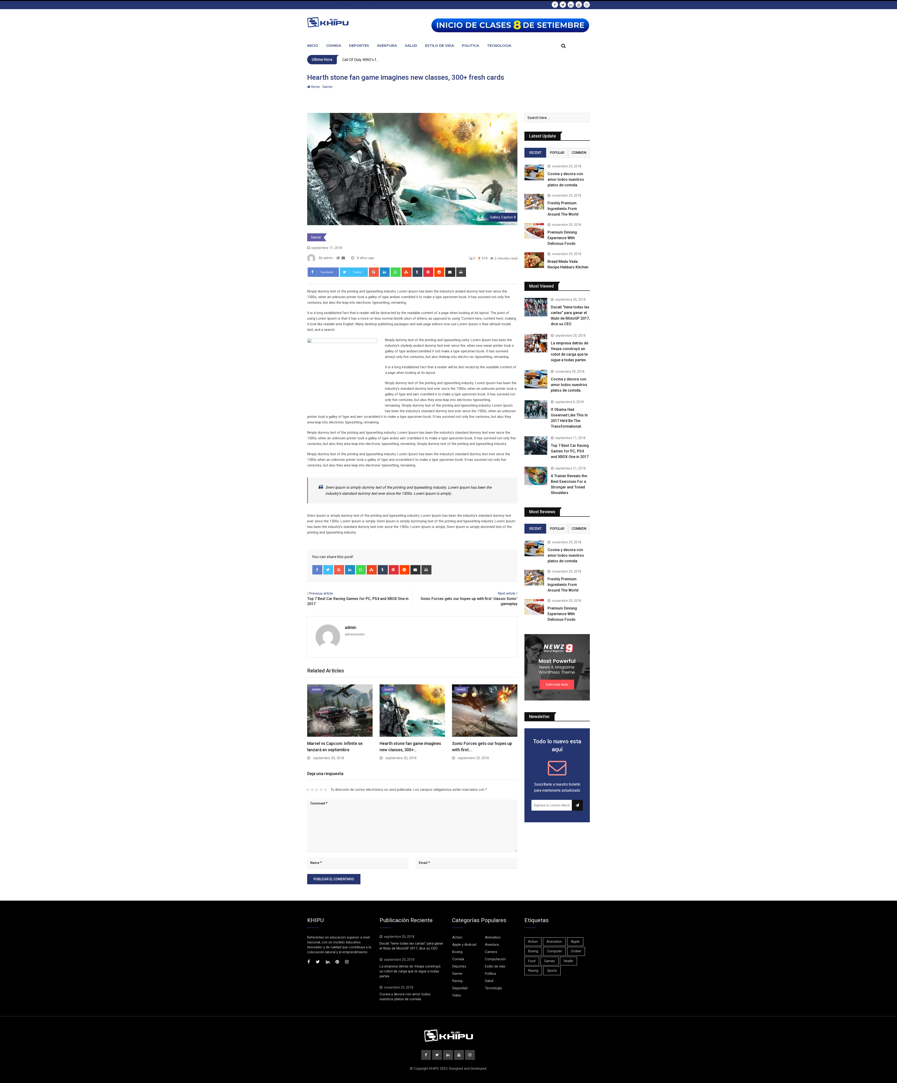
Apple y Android (464, 944)
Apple (575, 941)
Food (531, 961)
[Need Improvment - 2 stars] (312, 790)
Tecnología (493, 988)
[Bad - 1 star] (308, 790)
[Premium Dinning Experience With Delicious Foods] (534, 231)
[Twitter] (328, 569)
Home (315, 87)
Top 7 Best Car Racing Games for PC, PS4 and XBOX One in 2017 (570, 451)
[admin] (343, 258)
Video (456, 995)
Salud (411, 45)
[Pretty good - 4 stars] (321, 790)
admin (350, 627)
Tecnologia (499, 45)
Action (457, 937)
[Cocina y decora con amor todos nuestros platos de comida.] (534, 172)
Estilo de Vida (439, 45)
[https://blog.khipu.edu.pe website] (338, 258)
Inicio (312, 45)
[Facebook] (317, 569)
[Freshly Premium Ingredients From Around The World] (534, 201)
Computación (495, 959)
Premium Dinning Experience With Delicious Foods (562, 238)
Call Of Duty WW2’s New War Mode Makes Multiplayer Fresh (391, 60)
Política (490, 973)
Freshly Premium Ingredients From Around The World (563, 209)
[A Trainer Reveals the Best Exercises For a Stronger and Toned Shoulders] (535, 476)
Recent (535, 153)
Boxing (457, 952)
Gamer (328, 87)
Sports (552, 970)
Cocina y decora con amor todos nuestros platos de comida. (566, 179)
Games (549, 961)
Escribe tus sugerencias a (332, 4)
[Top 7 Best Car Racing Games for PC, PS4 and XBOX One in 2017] (535, 445)
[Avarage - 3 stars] (316, 790)
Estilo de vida (495, 966)
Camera (491, 952)
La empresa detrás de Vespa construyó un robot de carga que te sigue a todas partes (410, 971)
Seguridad (459, 988)
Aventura (387, 45)
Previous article (321, 593)
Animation (493, 937)
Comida (333, 45)
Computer (554, 951)
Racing (457, 981)
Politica (470, 45)
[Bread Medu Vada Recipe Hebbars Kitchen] (534, 260)
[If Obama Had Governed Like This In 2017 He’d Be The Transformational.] (535, 409)
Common (579, 153)
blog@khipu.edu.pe (375, 4)
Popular (557, 153)
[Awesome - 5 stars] (325, 790)
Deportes (359, 45)
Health (568, 961)
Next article (506, 593)
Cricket (576, 951)
